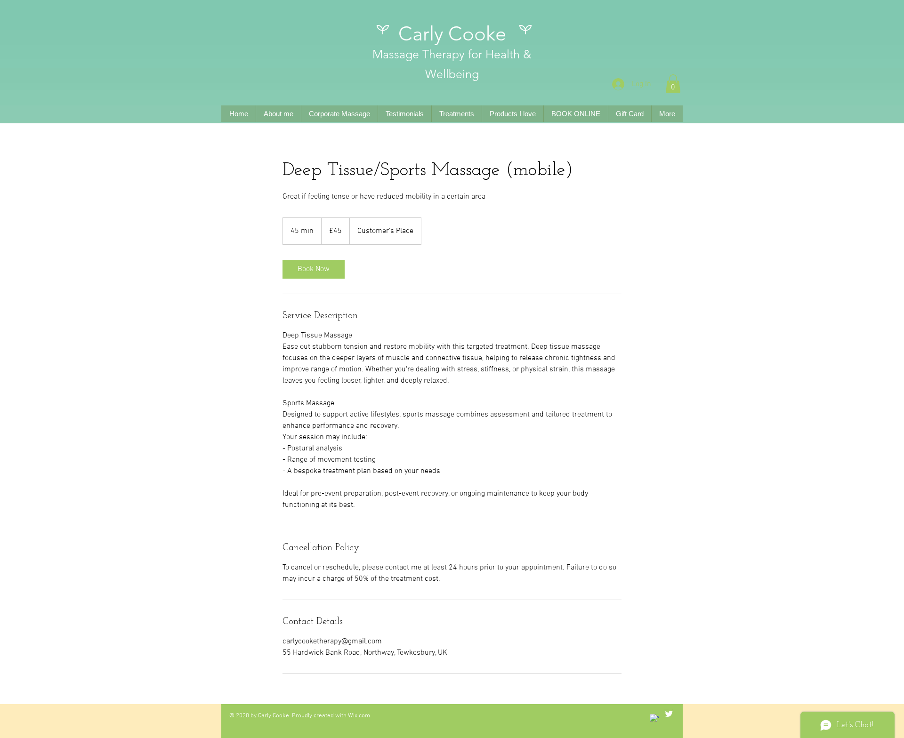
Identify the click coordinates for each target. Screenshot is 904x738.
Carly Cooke (452, 34)
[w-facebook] (654, 718)
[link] (313, 269)
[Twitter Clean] (668, 713)
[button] (673, 83)
